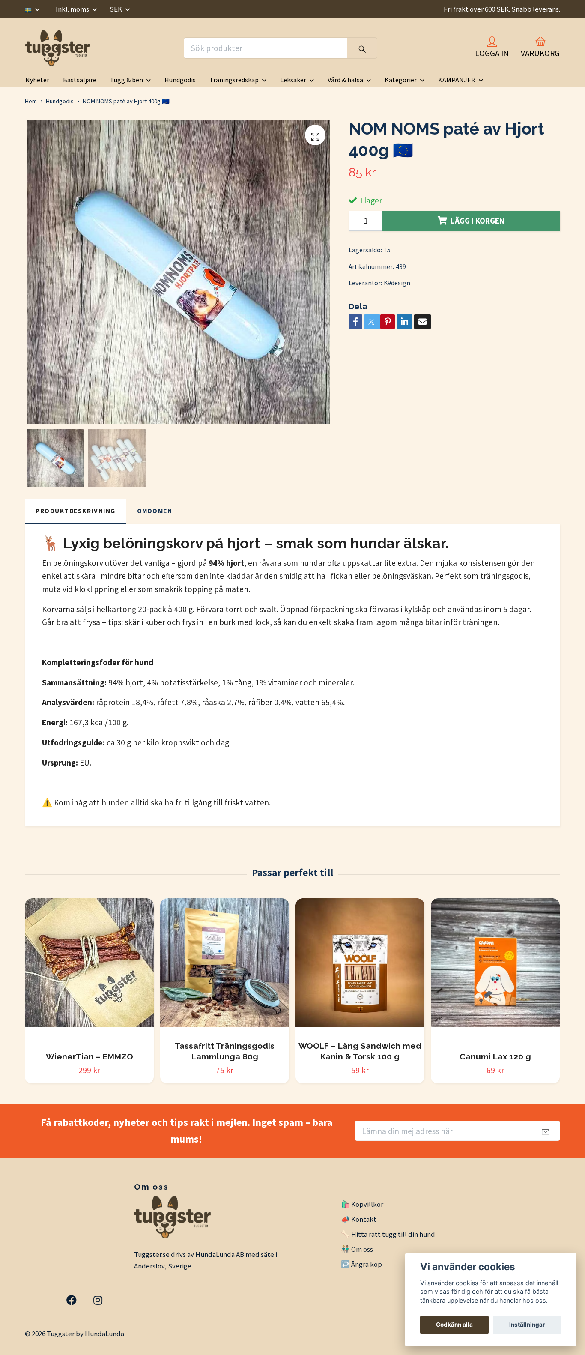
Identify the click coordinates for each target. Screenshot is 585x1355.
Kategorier (401, 79)
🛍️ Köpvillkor (362, 1204)
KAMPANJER (456, 79)
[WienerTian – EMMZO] (89, 971)
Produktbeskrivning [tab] (76, 511)
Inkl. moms (73, 9)
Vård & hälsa (345, 79)
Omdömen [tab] (155, 511)
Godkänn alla (454, 1324)
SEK (116, 9)
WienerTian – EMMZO (89, 1056)
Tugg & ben (126, 79)
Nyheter (37, 79)
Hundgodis (180, 79)
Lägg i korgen (477, 220)
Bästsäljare (79, 79)
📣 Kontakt (358, 1219)
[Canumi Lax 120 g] (495, 971)
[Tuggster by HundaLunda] (58, 48)
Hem (31, 101)
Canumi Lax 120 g (495, 1056)
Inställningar (527, 1324)
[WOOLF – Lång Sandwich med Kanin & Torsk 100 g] (359, 966)
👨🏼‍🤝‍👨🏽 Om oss (357, 1249)
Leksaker (293, 79)
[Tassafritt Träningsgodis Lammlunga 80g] (224, 966)
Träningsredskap (234, 79)
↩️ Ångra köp (361, 1264)
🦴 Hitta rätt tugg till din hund (388, 1234)
